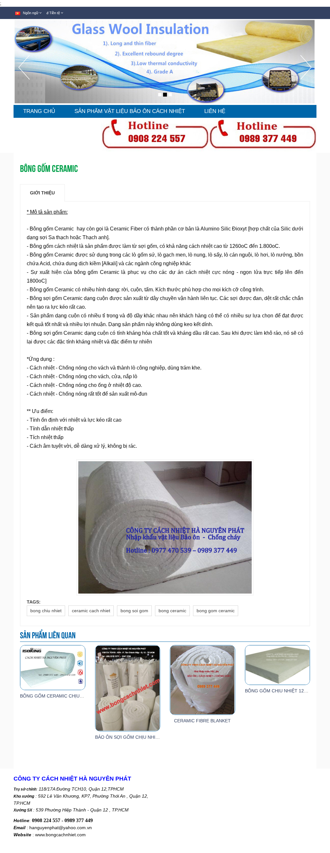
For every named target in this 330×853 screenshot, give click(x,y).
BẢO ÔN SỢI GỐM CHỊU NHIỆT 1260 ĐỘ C (140, 737)
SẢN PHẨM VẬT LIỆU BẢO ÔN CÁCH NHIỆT (129, 111)
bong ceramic (172, 610)
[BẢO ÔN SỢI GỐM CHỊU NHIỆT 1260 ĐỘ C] (127, 687)
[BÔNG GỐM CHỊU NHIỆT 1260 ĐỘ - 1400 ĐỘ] (277, 664)
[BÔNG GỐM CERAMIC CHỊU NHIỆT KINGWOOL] (52, 667)
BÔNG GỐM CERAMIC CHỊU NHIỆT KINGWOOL (70, 695)
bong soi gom (134, 610)
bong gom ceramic (216, 610)
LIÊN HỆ (214, 111)
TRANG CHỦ (39, 111)
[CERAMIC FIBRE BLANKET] (202, 679)
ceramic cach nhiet (91, 610)
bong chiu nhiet (46, 610)
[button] (24, 80)
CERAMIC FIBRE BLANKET (202, 720)
